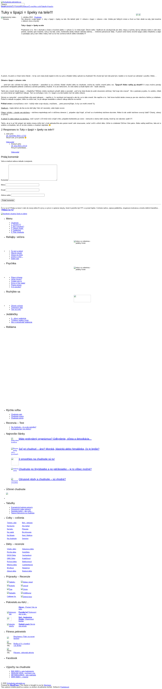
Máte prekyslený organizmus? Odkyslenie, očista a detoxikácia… (55, 438)
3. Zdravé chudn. (17, 228)
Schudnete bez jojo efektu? (21, 429)
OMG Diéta (11, 558)
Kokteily (12, 586)
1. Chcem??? (16, 225)
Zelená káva (27, 597)
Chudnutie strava (17, 416)
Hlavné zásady (16, 253)
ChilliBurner (27, 593)
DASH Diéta (11, 555)
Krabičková (26, 558)
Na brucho (10, 526)
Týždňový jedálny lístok (20, 320)
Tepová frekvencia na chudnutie (22, 513)
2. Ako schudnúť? (17, 227)
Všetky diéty (11, 549)
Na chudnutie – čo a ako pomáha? (23, 427)
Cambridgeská (27, 565)
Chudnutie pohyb (17, 418)
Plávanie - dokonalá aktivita (24, 653)
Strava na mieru (17, 255)
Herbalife (12, 593)
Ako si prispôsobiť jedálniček (21, 322)
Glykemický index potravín (21, 509)
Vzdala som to (16, 281)
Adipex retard (28, 582)
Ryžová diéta (12, 562)
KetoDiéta (25, 552)
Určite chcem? (16, 279)
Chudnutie (38, 17)
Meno (3, 185)
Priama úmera (16, 285)
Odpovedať (10, 142)
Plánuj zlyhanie (16, 277)
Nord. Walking (27, 535)
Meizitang (47, 685)
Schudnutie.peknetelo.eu (16, 683)
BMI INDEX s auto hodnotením (22, 671)
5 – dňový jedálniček (18, 318)
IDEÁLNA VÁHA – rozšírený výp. (23, 673)
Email (3, 190)
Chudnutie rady (16, 414)
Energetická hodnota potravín (22, 507)
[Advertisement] (77, 58)
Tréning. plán (11, 523)
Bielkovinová (27, 562)
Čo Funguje (16, 6)
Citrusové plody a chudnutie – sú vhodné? (42, 479)
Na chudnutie (12, 538)
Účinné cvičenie (17, 306)
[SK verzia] (137, 15)
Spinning (25, 538)
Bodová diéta (27, 571)
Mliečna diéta (12, 565)
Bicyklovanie (26, 532)
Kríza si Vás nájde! (18, 283)
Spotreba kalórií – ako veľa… (22, 511)
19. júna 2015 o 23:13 (19, 146)
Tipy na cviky (16, 309)
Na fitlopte (10, 535)
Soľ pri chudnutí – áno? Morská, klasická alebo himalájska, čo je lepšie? (59, 448)
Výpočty (50, 6)
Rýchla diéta (11, 552)
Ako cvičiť (37, 6)
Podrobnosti (64, 687)
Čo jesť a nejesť (17, 251)
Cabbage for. (11, 596)
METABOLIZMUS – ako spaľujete (23, 675)
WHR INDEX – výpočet (19, 677)
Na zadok (10, 532)
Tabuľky (44, 6)
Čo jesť (31, 6)
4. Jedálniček (16, 230)
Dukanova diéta (28, 549)
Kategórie (8, 6)
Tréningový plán (17, 308)
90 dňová (10, 568)
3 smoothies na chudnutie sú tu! (37, 459)
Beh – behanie (27, 523)
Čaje (10, 589)
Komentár (4, 180)
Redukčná (26, 568)
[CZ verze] (140, 15)
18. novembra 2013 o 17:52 (16, 136)
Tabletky (12, 582)
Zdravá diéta (11, 571)
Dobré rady (15, 259)
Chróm (25, 589)
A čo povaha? (16, 287)
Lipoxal (25, 586)
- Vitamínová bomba (26, 619)
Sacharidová (26, 555)
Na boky (10, 529)
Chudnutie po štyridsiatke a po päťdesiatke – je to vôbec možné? (55, 469)
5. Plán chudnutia (17, 232)
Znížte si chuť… (17, 257)
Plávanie (25, 529)
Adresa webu (6, 195)
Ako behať (26, 526)
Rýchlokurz (24, 6)
